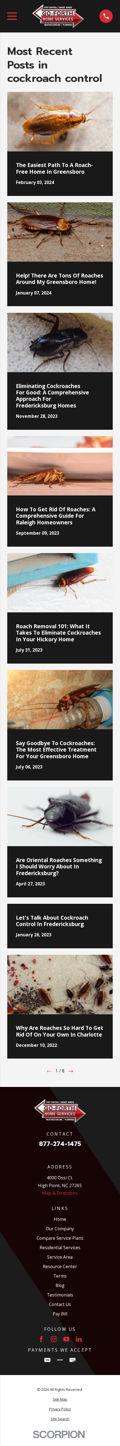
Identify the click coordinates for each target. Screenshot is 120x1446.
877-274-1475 (60, 1144)
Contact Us (60, 1304)
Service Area (60, 1257)
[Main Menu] (12, 16)
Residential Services (60, 1247)
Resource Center (60, 1266)
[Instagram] (54, 1339)
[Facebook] (41, 1339)
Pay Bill (60, 1314)
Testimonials (60, 1295)
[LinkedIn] (79, 1339)
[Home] (58, 16)
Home (60, 1219)
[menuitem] (60, 1399)
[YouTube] (66, 1339)
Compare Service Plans (60, 1238)
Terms (60, 1276)
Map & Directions (60, 1193)
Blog (60, 1285)
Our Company (60, 1229)
